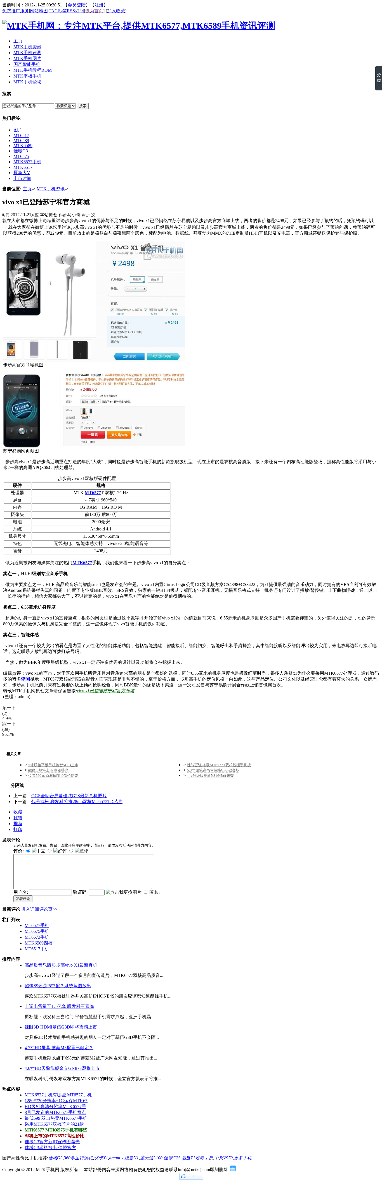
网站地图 (39, 10)
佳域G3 (20, 150)
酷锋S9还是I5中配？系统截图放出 (58, 985)
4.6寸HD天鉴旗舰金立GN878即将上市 (62, 1068)
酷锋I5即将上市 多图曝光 (48, 770)
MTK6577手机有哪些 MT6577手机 (58, 1094)
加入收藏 (116, 10)
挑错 (17, 817)
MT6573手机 (37, 937)
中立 (40, 851)
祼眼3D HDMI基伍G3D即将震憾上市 (61, 1027)
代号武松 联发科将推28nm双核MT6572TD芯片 (76, 801)
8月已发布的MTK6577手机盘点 (55, 1112)
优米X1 (101, 1157)
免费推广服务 (15, 10)
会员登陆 (77, 5)
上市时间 (22, 178)
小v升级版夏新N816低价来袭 (210, 775)
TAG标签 (58, 10)
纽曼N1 (131, 1157)
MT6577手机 (37, 925)
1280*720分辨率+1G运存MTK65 (56, 1100)
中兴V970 (223, 1157)
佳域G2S (172, 1157)
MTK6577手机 (27, 161)
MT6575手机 (37, 931)
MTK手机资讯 (51, 188)
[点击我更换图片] (124, 892)
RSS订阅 (75, 10)
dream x (116, 1157)
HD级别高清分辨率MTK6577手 (55, 1106)
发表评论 (23, 899)
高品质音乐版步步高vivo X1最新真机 (61, 965)
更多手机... (244, 1157)
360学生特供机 (78, 1157)
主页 (27, 188)
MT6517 (21, 135)
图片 (17, 130)
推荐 (17, 823)
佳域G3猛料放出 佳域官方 (50, 1147)
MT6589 (21, 140)
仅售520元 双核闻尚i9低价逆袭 (53, 775)
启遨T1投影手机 (197, 1157)
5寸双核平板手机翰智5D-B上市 (53, 765)
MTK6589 (22, 145)
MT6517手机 (37, 948)
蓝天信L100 (151, 1157)
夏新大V (21, 172)
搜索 (82, 106)
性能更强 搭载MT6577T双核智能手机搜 (219, 765)
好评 (62, 851)
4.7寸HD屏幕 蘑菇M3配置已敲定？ (59, 1047)
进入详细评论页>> (39, 909)
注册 (99, 5)
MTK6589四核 (39, 943)
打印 (17, 829)
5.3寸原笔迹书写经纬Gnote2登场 (213, 770)
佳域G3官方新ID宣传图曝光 (52, 1141)
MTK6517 (22, 167)
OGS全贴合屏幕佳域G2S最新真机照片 (69, 795)
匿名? (154, 892)
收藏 (17, 811)
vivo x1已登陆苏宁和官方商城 (105, 690)
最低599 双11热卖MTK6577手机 (56, 1118)
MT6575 (21, 156)
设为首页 (94, 10)
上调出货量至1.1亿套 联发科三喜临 (59, 1006)
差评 (83, 851)
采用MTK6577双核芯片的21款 (54, 1124)
